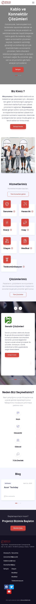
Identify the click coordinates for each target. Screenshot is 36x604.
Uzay (13, 565)
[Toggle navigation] (33, 2)
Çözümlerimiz (8, 557)
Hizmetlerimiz (8, 565)
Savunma (14, 553)
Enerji (13, 561)
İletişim (18, 69)
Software (8, 483)
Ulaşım (13, 569)
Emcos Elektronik (25, 600)
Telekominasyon (17, 581)
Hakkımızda (8, 561)
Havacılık (14, 557)
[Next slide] (20, 308)
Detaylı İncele (12, 355)
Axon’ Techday (11, 487)
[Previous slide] (15, 308)
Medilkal (14, 573)
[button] (16, 75)
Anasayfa (7, 553)
